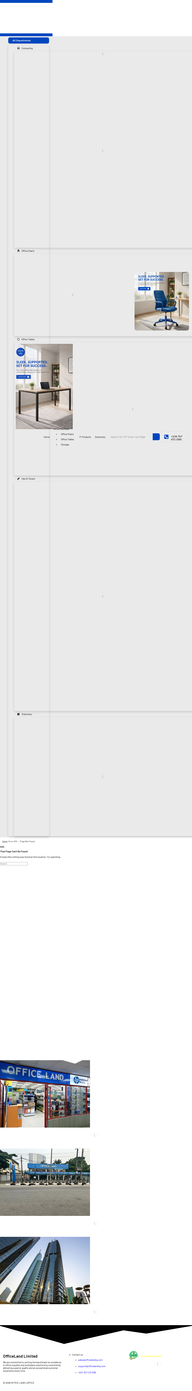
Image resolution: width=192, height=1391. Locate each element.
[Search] (156, 436)
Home (5, 841)
